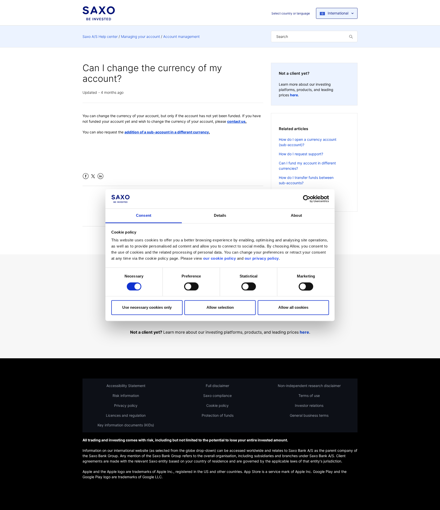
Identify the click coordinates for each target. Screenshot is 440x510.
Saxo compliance (217, 395)
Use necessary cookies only (147, 307)
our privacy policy (262, 258)
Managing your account (140, 36)
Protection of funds (217, 415)
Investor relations (309, 405)
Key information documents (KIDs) (126, 425)
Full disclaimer (217, 385)
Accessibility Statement (125, 385)
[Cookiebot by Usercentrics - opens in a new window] (306, 199)
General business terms (309, 415)
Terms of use (309, 395)
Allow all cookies (293, 307)
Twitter (93, 176)
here (294, 95)
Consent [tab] (143, 215)
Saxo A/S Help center (100, 36)
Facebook (85, 176)
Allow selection (220, 307)
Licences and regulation (126, 415)
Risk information (126, 395)
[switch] (191, 286)
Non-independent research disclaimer (309, 385)
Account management (181, 36)
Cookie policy (217, 405)
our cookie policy (219, 258)
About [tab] (296, 215)
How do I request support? (301, 154)
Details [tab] (220, 215)
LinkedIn (100, 176)
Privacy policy (126, 405)
